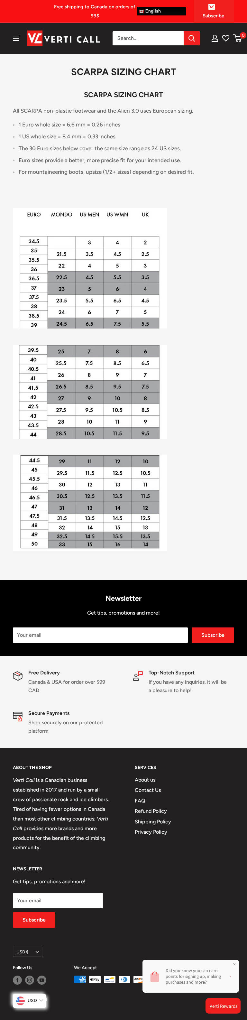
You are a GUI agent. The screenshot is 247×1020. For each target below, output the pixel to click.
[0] (238, 38)
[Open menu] (16, 38)
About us (145, 780)
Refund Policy (151, 811)
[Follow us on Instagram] (29, 980)
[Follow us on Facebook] (17, 980)
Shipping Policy (153, 822)
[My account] (215, 38)
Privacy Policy (151, 832)
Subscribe (213, 16)
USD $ (22, 951)
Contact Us (148, 790)
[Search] (192, 38)
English (152, 11)
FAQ (140, 801)
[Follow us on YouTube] (41, 980)
